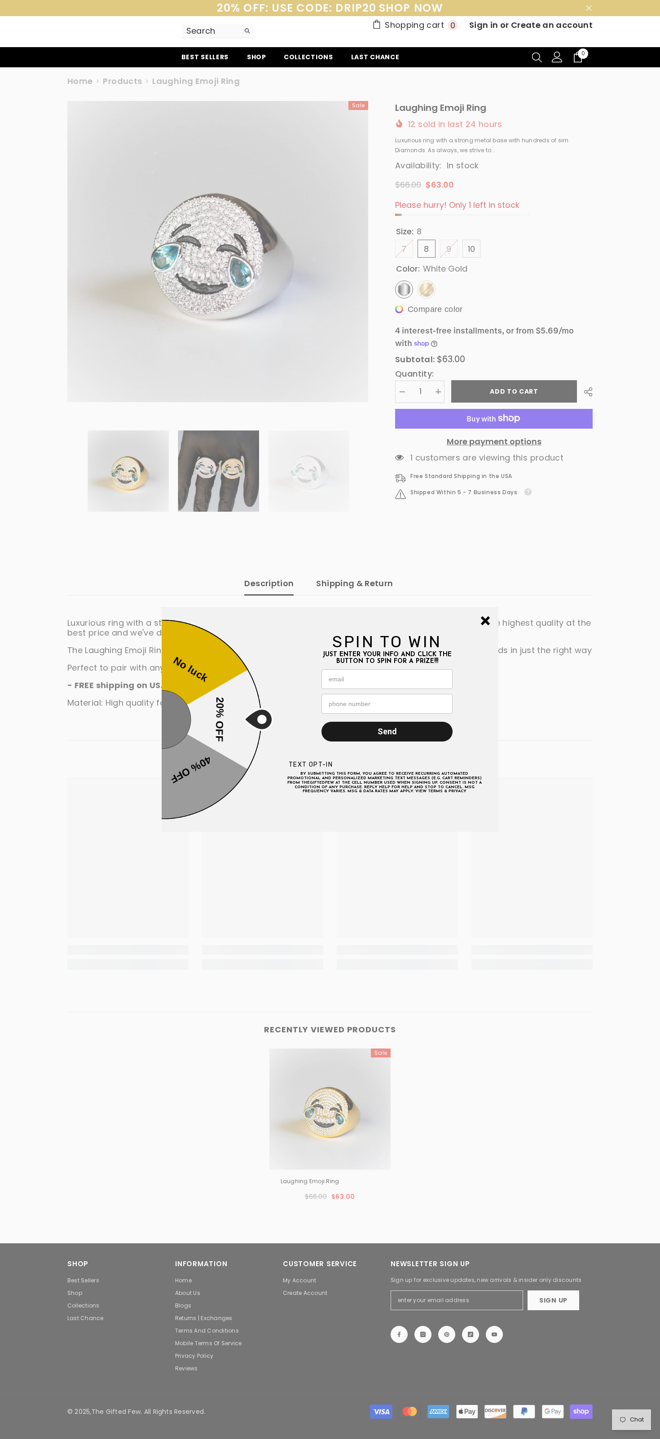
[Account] (557, 57)
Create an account (552, 25)
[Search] (218, 31)
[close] (485, 621)
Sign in (484, 25)
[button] (485, 621)
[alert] (330, 719)
